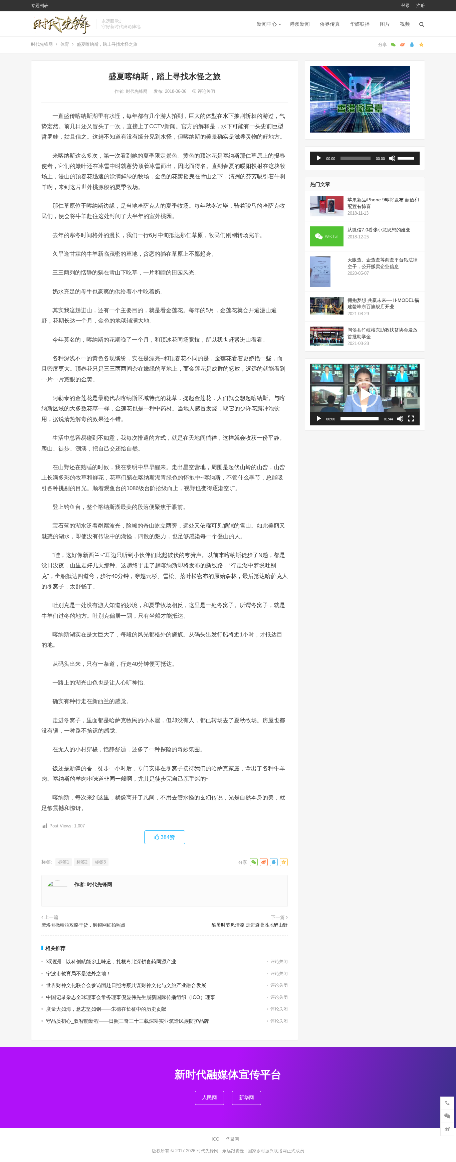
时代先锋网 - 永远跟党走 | (222, 1150)
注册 (420, 5)
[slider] (407, 158)
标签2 (81, 861)
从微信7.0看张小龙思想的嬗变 (379, 229)
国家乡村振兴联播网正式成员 (276, 1150)
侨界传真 (330, 24)
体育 (64, 44)
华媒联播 (360, 24)
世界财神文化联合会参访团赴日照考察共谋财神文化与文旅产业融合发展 (126, 985)
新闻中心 (267, 24)
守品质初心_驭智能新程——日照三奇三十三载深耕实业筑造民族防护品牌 (127, 1021)
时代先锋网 (42, 44)
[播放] (318, 158)
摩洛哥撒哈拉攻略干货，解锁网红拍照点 (83, 925)
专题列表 (39, 5)
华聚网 (232, 1139)
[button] (365, 394)
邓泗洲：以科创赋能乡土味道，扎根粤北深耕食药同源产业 (111, 961)
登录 (405, 5)
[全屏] (411, 418)
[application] (365, 158)
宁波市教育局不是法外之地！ (78, 973)
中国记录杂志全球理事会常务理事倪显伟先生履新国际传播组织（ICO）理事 (130, 997)
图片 (385, 24)
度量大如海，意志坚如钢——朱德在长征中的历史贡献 (106, 1009)
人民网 (209, 1097)
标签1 (63, 861)
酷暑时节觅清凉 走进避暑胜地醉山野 (250, 925)
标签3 (100, 861)
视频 (405, 24)
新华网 (246, 1097)
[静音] (392, 158)
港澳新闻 (300, 24)
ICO (215, 1139)
